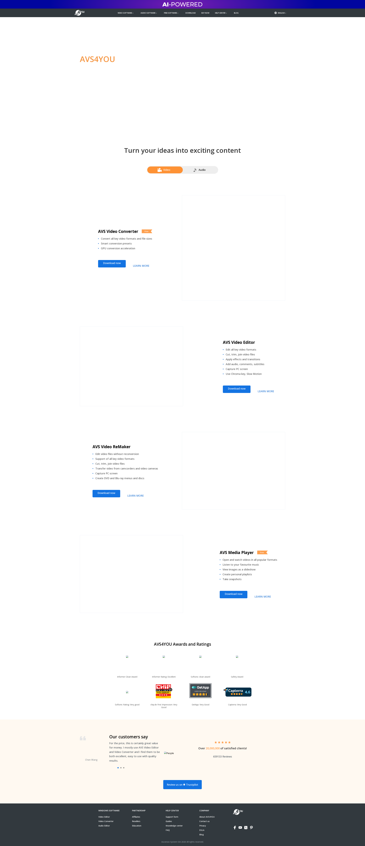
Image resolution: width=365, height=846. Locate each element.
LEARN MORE (141, 265)
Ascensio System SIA (171, 841)
